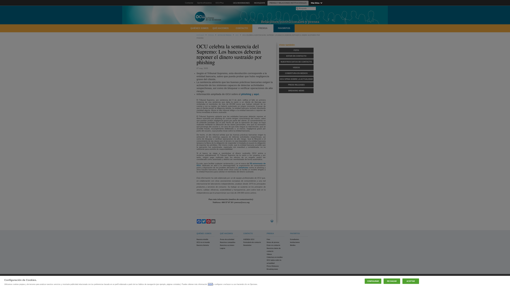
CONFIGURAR (373, 281)
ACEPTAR (411, 281)
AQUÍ (210, 284)
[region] (255, 281)
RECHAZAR (392, 281)
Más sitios (315, 3)
